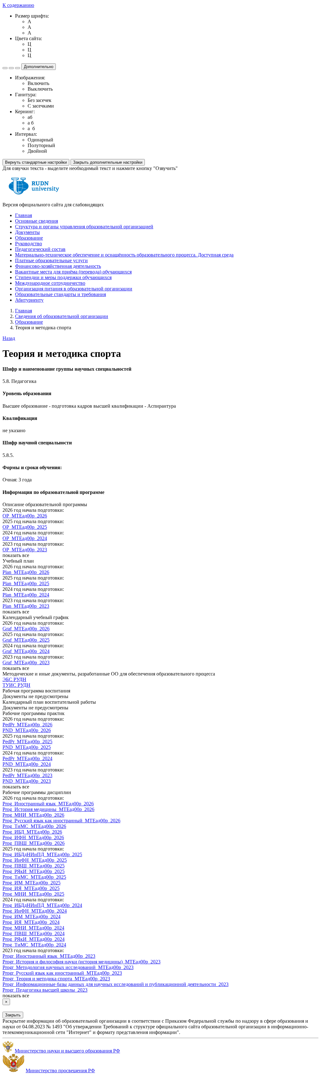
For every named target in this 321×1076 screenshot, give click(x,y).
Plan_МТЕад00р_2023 (26, 606)
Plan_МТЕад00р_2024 (26, 594)
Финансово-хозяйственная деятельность (58, 266)
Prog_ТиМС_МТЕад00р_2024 (34, 944)
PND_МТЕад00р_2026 (27, 730)
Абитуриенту (29, 300)
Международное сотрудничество (50, 283)
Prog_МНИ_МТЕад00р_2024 (33, 927)
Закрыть (13, 1015)
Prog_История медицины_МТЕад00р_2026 (48, 809)
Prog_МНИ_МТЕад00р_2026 (33, 815)
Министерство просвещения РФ (60, 1070)
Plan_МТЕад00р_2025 (26, 583)
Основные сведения (36, 221)
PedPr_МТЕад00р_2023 (27, 775)
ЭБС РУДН (14, 679)
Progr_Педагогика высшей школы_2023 (45, 990)
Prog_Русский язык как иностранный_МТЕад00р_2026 (61, 820)
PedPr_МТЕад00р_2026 (27, 724)
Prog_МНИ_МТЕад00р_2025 (33, 894)
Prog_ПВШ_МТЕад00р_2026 (34, 843)
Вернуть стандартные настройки (36, 162)
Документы (27, 232)
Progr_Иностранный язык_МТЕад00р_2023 (49, 956)
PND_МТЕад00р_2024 (27, 764)
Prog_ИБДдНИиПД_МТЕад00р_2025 (42, 854)
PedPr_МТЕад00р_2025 (27, 741)
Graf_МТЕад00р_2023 (26, 662)
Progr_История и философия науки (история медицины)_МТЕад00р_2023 (81, 961)
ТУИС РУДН (16, 685)
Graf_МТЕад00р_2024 (26, 651)
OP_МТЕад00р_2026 (25, 515)
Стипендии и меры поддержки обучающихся (63, 277)
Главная (23, 215)
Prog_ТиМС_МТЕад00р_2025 (34, 877)
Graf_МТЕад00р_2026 (26, 628)
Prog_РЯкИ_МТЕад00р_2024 (34, 939)
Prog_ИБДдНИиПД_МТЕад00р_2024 (42, 905)
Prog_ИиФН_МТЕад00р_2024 (35, 911)
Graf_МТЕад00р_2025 (26, 640)
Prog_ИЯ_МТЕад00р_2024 (31, 922)
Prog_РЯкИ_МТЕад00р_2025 (34, 871)
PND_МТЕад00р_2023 (27, 781)
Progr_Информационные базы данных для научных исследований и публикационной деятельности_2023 (116, 984)
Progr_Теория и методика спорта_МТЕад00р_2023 (56, 978)
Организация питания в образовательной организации (73, 288)
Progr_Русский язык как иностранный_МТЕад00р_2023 (62, 973)
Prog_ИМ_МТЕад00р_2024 (32, 916)
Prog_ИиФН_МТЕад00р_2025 (35, 860)
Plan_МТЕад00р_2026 (26, 572)
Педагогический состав (40, 249)
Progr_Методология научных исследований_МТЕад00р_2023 (68, 967)
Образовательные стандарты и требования (60, 294)
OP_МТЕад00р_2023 (25, 549)
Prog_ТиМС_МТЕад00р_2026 (34, 826)
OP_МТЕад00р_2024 (25, 538)
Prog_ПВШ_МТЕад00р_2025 (34, 865)
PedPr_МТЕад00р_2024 (27, 758)
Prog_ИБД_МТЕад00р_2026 (32, 832)
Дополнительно (38, 66)
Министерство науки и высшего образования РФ (67, 1050)
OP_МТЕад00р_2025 (25, 527)
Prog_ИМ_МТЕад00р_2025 (32, 882)
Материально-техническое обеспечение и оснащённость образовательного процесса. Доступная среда (124, 254)
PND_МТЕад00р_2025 (27, 747)
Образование (29, 238)
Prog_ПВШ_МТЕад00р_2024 (34, 933)
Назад (9, 338)
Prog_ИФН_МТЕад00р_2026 (33, 837)
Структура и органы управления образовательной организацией (84, 226)
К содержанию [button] (18, 5)
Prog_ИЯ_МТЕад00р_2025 (31, 888)
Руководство (28, 243)
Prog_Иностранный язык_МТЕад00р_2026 (48, 803)
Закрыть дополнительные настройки (107, 162)
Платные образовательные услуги (51, 260)
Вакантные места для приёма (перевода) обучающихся (73, 271)
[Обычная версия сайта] (17, 68)
